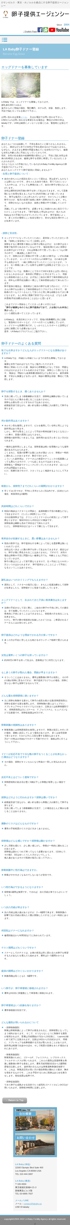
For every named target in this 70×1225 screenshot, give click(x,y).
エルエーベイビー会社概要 (35, 1120)
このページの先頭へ (14, 1100)
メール (24, 117)
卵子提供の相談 (35, 1144)
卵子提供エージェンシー (35, 15)
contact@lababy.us (33, 1204)
